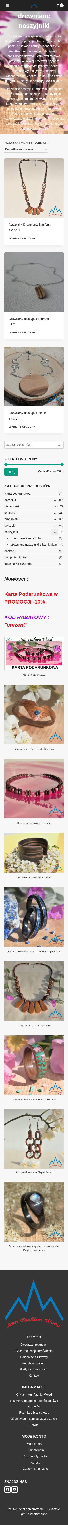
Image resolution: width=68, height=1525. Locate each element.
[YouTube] (14, 1489)
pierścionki (11, 506)
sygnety (9, 512)
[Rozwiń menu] (7, 5)
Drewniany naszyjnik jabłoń (27, 413)
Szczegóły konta (35, 1456)
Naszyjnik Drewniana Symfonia (30, 224)
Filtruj (11, 472)
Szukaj (60, 445)
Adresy (35, 1462)
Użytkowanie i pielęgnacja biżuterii (34, 1418)
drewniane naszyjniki (26, 538)
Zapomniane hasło (35, 1468)
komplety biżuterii (16, 557)
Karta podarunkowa (17, 493)
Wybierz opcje (20, 238)
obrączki (10, 500)
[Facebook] (7, 1489)
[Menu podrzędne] (54, 500)
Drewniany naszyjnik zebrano (29, 319)
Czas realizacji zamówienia (34, 1351)
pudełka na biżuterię (18, 564)
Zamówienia (36, 1450)
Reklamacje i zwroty (34, 1357)
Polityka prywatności (34, 1369)
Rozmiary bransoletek (34, 1412)
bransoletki (11, 519)
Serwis (34, 1425)
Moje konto (34, 1444)
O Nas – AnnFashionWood (34, 1394)
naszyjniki (11, 532)
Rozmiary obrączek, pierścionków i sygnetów (34, 1403)
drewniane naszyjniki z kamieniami (34, 544)
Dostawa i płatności (34, 1344)
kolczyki (10, 525)
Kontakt (34, 1375)
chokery (9, 551)
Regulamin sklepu (34, 1363)
